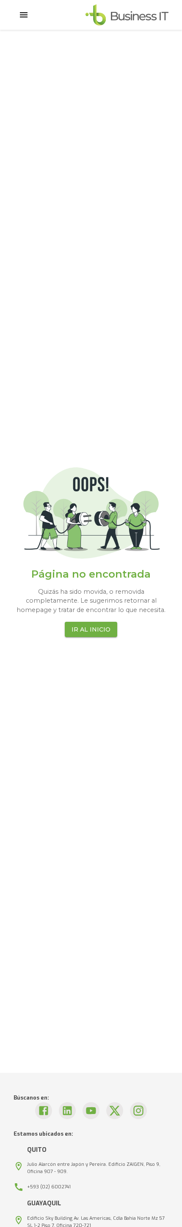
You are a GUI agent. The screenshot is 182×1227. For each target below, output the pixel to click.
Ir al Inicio (91, 629)
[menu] (24, 15)
